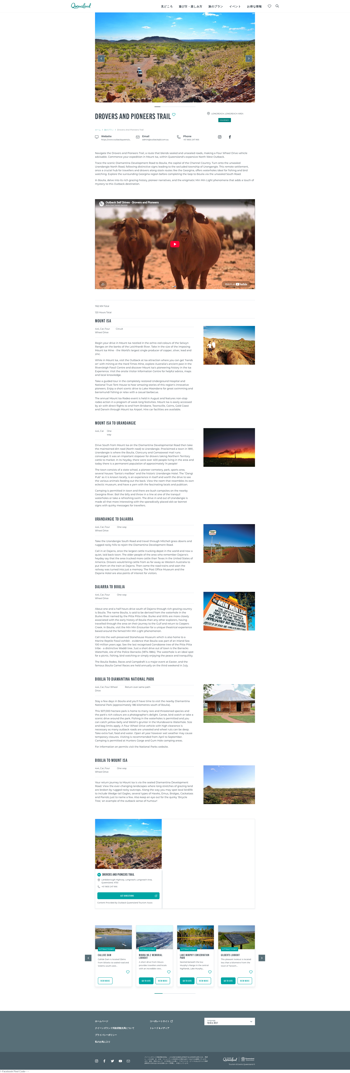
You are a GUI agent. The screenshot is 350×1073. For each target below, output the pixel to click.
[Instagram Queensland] (96, 1061)
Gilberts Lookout (230, 955)
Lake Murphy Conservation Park (194, 956)
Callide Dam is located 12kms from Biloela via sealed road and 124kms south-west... (113, 962)
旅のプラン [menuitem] (215, 6)
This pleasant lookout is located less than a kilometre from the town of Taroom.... (236, 962)
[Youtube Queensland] (120, 1061)
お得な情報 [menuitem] (254, 6)
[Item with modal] (175, 57)
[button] (101, 58)
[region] (175, 168)
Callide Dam (104, 955)
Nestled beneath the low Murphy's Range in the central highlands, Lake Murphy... (194, 965)
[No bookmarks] (269, 6)
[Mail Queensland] (128, 1061)
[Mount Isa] (175, 57)
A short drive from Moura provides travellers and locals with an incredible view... (153, 965)
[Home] (81, 7)
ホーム (98, 129)
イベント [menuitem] (235, 6)
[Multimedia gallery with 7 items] (175, 59)
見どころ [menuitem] (167, 6)
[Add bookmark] (174, 114)
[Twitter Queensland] (112, 1061)
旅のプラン (109, 129)
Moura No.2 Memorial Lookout (150, 956)
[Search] (277, 6)
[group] (113, 958)
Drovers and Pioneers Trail (133, 116)
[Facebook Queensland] (104, 1061)
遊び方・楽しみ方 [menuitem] (190, 6)
